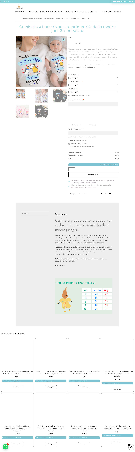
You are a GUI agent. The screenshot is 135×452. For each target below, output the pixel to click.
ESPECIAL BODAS (106, 12)
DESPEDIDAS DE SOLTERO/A (43, 12)
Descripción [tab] (25, 213)
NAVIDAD (117, 12)
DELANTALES (59, 12)
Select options (17, 387)
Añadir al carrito (93, 174)
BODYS (28, 12)
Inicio (25, 18)
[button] (63, 39)
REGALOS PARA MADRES (35, 18)
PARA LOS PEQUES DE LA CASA (77, 12)
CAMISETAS (94, 12)
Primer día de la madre (48, 18)
